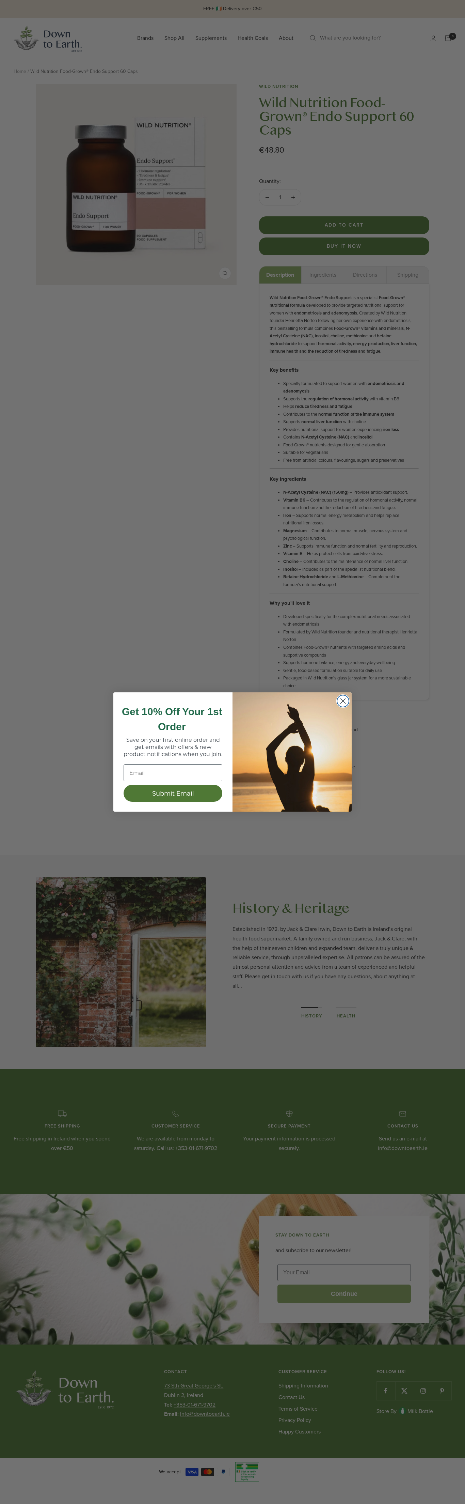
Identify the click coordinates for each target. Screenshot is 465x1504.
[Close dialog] (343, 701)
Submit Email (173, 793)
